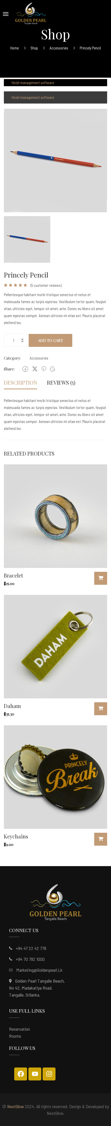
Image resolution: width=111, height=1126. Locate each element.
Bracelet (13, 575)
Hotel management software (33, 82)
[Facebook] (25, 369)
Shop (34, 48)
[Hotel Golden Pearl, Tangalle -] (30, 14)
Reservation (19, 1029)
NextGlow (15, 1106)
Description (20, 382)
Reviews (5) (61, 382)
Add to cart (50, 340)
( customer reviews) (46, 285)
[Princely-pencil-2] (55, 160)
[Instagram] (49, 1073)
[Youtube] (34, 1073)
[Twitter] (35, 369)
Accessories (59, 48)
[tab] (20, 382)
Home (14, 48)
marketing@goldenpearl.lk (39, 970)
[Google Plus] (52, 369)
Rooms (15, 1036)
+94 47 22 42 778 (31, 948)
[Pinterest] (44, 368)
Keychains (16, 836)
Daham (12, 705)
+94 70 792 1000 (30, 959)
